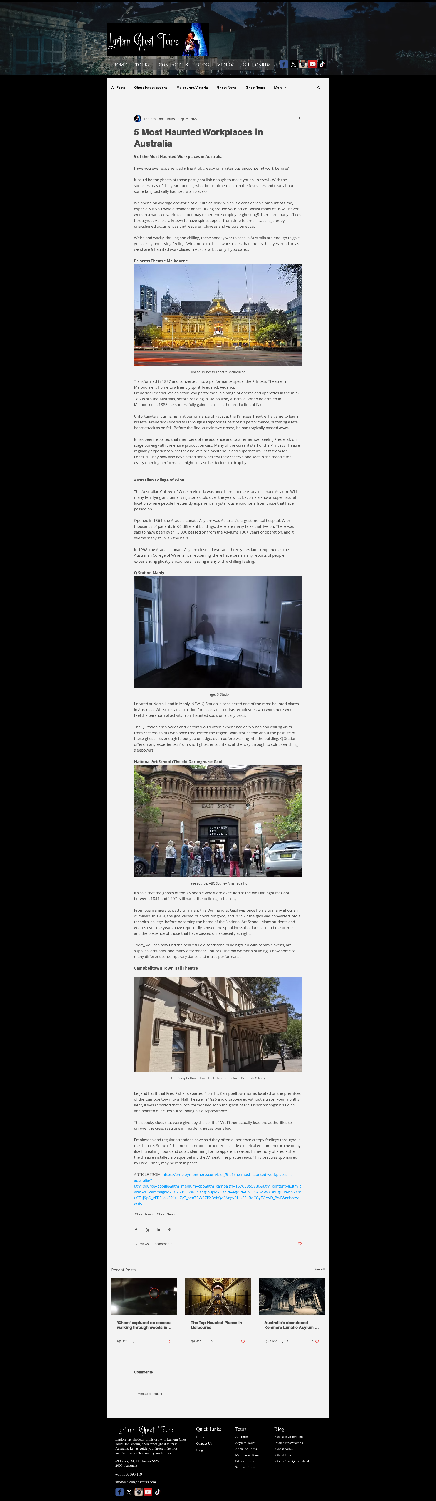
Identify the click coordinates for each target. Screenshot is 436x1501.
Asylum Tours (245, 1442)
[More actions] (299, 118)
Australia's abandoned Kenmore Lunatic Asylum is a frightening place (291, 1325)
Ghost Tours (255, 87)
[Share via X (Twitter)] (147, 1230)
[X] (293, 64)
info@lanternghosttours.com (135, 1481)
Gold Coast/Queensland (292, 1461)
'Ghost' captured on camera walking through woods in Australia (144, 1325)
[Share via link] (169, 1230)
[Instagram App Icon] (303, 64)
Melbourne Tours (247, 1455)
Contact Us (204, 1443)
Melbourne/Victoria (192, 87)
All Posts (118, 87)
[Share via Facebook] (136, 1230)
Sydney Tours (245, 1467)
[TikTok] (322, 64)
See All (320, 1269)
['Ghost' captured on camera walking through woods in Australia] (144, 1296)
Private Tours (244, 1461)
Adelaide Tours (246, 1448)
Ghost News (227, 87)
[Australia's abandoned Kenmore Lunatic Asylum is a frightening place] (292, 1296)
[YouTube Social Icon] (312, 64)
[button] (143, 64)
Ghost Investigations (150, 87)
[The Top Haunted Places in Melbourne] (218, 1296)
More (278, 87)
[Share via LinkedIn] (158, 1230)
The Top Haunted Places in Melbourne (216, 1325)
